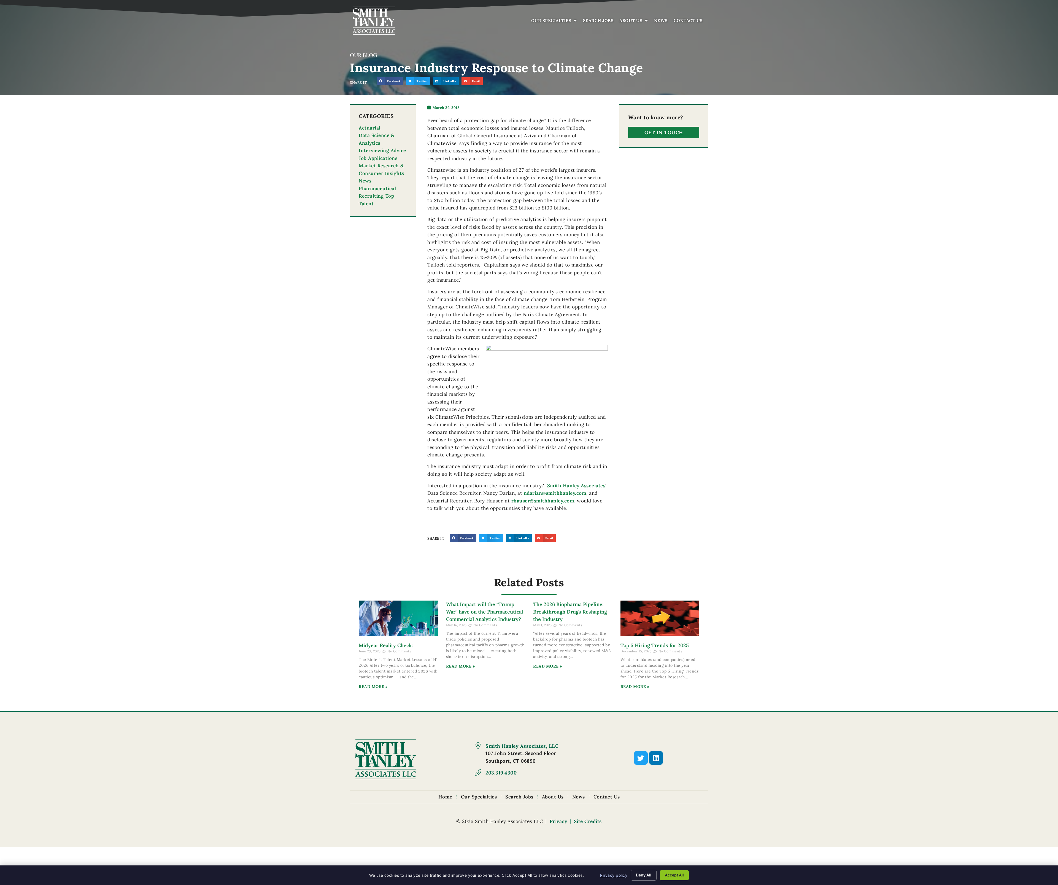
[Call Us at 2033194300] (478, 772)
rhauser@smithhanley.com (542, 501)
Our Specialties (555, 22)
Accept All (674, 875)
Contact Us (689, 22)
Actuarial (369, 128)
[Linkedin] (656, 758)
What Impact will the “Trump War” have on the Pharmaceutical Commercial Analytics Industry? (484, 611)
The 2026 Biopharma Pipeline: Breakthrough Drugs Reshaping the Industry (570, 611)
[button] (390, 81)
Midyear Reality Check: (386, 645)
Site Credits (588, 821)
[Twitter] (641, 758)
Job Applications (378, 158)
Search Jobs (599, 22)
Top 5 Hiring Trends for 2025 (654, 645)
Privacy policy (613, 875)
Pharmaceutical (377, 188)
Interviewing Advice (382, 150)
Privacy (558, 821)
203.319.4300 (501, 773)
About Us (635, 22)
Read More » (373, 686)
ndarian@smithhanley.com (555, 493)
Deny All (643, 875)
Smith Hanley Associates (576, 486)
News (662, 22)
